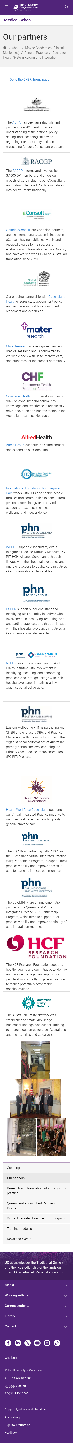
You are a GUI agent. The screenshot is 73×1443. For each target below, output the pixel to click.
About (16, 48)
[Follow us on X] (27, 1343)
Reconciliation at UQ (50, 1272)
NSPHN (11, 663)
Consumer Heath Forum (23, 396)
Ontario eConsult (18, 230)
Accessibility (12, 1417)
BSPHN (11, 609)
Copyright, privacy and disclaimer (25, 1409)
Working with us (16, 1295)
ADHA (16, 122)
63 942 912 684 (21, 1378)
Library (10, 1316)
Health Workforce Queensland (27, 810)
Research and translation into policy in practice (34, 1190)
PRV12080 (21, 1393)
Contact (10, 1326)
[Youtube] (37, 1343)
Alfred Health (15, 445)
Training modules (19, 1229)
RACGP (17, 171)
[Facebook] (8, 1343)
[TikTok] (57, 1343)
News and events (19, 1239)
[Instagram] (47, 1343)
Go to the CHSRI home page (29, 79)
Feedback (11, 1432)
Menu (6, 7)
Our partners (16, 1178)
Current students (17, 1306)
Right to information (17, 1425)
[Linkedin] (18, 1343)
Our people (14, 1168)
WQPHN (12, 547)
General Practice (36, 53)
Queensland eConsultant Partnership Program (33, 1205)
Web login (11, 1357)
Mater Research (17, 346)
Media (9, 1285)
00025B (21, 1385)
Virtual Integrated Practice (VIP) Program (36, 1218)
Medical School (18, 20)
